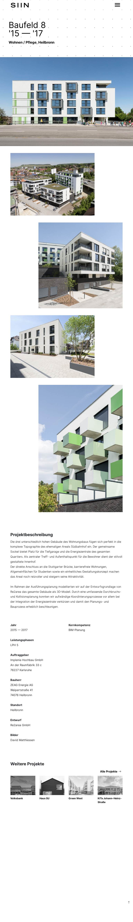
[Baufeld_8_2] (52, 346)
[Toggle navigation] (117, 4)
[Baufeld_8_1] (80, 448)
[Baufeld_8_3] (80, 265)
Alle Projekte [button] (108, 771)
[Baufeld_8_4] (52, 184)
